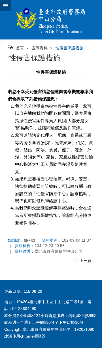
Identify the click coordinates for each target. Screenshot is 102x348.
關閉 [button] (5, 5)
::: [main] (9, 46)
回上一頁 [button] (84, 260)
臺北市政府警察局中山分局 (51, 19)
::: (2, 41)
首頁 (20, 48)
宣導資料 (40, 48)
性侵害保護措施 (69, 48)
